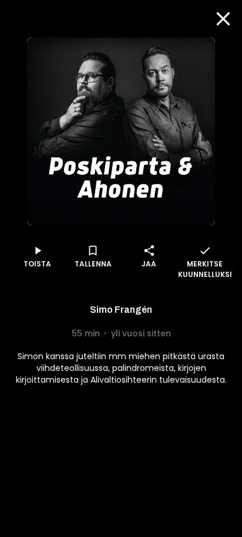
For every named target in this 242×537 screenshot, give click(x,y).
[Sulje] (223, 19)
